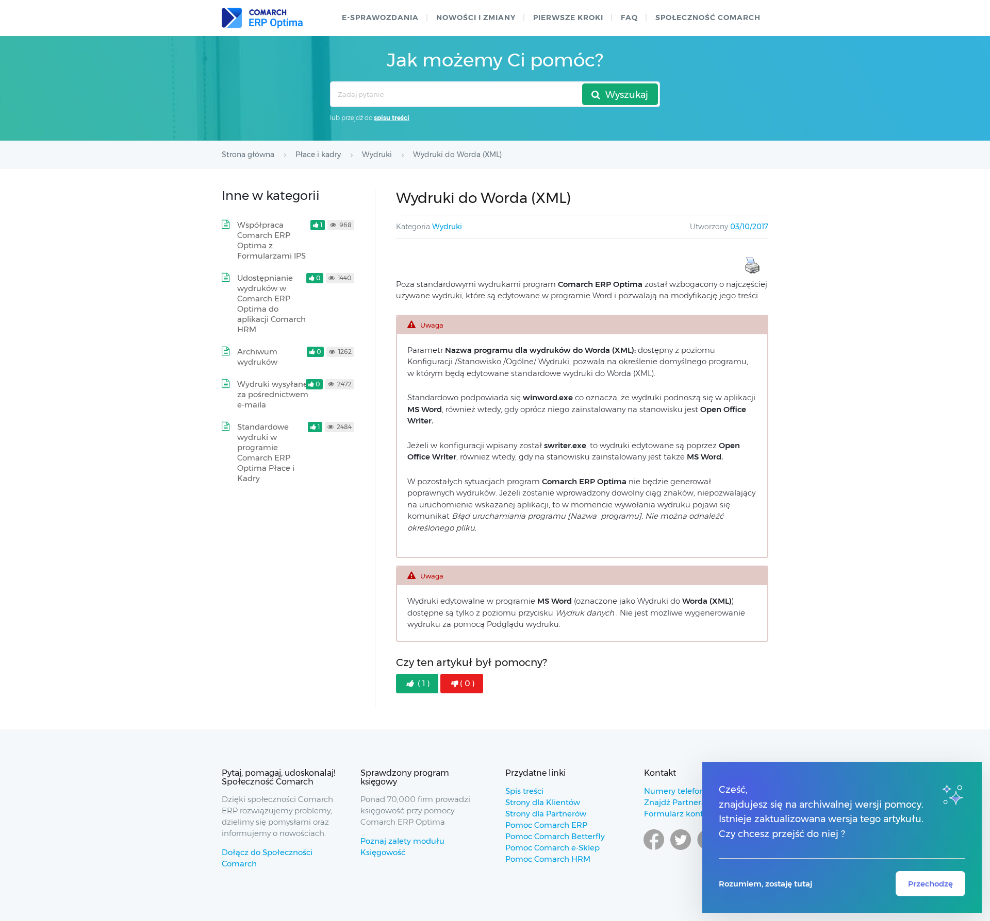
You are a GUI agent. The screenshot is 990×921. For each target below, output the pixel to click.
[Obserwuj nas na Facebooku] (653, 849)
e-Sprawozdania (380, 17)
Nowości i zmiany (476, 17)
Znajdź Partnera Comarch (693, 802)
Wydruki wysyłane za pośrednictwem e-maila (272, 394)
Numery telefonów (680, 791)
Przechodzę (930, 884)
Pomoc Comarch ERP (546, 825)
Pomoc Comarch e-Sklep (552, 847)
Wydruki (447, 226)
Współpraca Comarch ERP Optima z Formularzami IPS (271, 240)
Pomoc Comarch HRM (547, 859)
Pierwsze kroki (568, 17)
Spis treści (524, 791)
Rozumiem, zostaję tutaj (765, 884)
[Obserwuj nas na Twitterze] (680, 849)
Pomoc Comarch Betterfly (555, 836)
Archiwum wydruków (257, 357)
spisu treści (391, 118)
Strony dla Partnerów (545, 813)
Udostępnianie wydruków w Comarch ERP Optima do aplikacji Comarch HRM (271, 303)
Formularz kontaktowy (687, 813)
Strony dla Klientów (542, 802)
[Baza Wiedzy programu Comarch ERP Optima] (262, 18)
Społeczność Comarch (708, 17)
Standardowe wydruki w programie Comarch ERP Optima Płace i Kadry (265, 452)
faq (629, 17)
